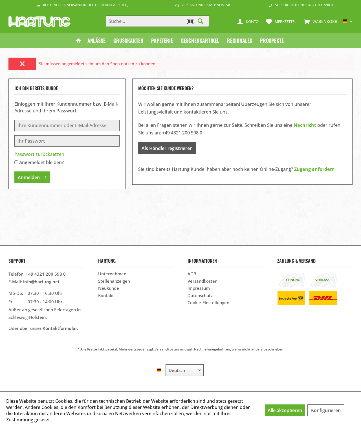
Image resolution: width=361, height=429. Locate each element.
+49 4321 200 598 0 (46, 274)
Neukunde (108, 288)
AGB (192, 273)
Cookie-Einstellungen (208, 302)
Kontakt (106, 295)
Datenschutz (200, 295)
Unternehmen (112, 273)
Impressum (199, 288)
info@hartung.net (41, 281)
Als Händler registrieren (167, 148)
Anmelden (29, 177)
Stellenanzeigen (114, 281)
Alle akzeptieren (285, 410)
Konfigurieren (326, 410)
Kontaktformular (60, 328)
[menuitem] (319, 21)
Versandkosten (202, 281)
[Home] (78, 40)
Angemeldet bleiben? (41, 162)
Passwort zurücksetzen (39, 154)
